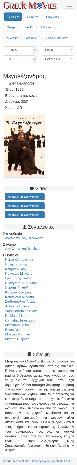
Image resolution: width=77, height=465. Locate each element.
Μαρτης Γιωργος (17, 339)
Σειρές (31, 16)
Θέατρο (11, 27)
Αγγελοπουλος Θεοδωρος (24, 238)
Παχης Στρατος (16, 264)
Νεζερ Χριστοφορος (19, 259)
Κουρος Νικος (15, 269)
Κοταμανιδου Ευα (18, 292)
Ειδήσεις (46, 27)
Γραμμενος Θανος (18, 278)
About (7, 461)
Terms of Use (21, 461)
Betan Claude (15, 330)
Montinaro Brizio (17, 325)
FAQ (67, 461)
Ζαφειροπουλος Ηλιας (21, 311)
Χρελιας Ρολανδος (18, 287)
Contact (57, 461)
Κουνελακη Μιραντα (19, 297)
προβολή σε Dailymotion (24, 196)
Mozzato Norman (17, 334)
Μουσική (32, 38)
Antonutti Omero (17, 306)
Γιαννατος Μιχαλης (18, 273)
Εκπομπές (52, 16)
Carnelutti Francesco (20, 320)
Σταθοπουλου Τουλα (20, 301)
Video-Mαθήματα (57, 38)
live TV (28, 27)
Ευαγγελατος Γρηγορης (22, 283)
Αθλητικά (12, 38)
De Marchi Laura (17, 315)
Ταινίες (12, 16)
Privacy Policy (41, 461)
